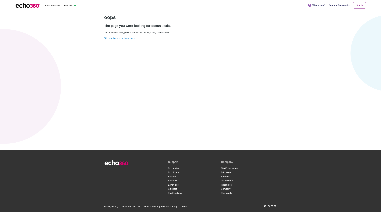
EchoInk (172, 176)
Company (226, 189)
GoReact (172, 189)
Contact (184, 206)
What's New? (318, 5)
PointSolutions (175, 193)
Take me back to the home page (119, 38)
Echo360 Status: (59, 5)
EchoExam (173, 172)
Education (226, 172)
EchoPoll (172, 180)
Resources (226, 184)
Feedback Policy (169, 206)
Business (225, 176)
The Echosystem (229, 168)
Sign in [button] (359, 5)
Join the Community (339, 5)
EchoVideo (173, 184)
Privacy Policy (111, 206)
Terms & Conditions (130, 206)
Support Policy (151, 206)
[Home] (27, 5)
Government (227, 180)
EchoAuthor (173, 168)
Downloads (226, 193)
